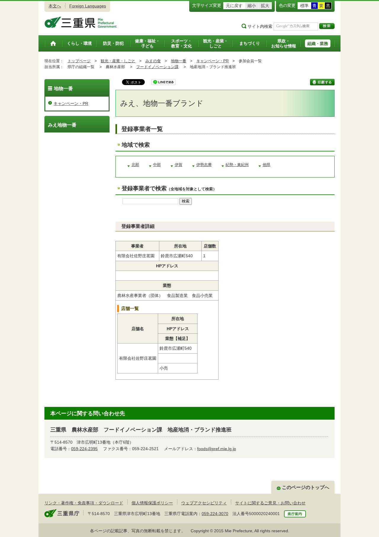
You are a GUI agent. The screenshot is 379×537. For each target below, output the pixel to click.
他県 (266, 165)
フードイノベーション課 (157, 67)
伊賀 (178, 165)
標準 (304, 5)
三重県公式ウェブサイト (80, 22)
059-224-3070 (215, 513)
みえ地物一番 (62, 124)
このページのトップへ (305, 487)
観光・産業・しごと (118, 61)
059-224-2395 (84, 448)
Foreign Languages (87, 6)
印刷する (322, 82)
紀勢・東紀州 (237, 165)
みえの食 (153, 61)
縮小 (252, 5)
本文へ (55, 6)
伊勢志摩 (204, 165)
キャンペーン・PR (212, 61)
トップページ (79, 61)
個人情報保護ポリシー (152, 503)
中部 (157, 165)
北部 (135, 165)
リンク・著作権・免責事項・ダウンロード (83, 503)
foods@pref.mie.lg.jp (216, 448)
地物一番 (178, 61)
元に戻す (234, 5)
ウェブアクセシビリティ (204, 503)
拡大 (265, 5)
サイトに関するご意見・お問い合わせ (270, 503)
